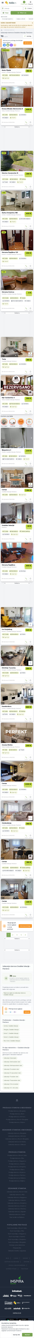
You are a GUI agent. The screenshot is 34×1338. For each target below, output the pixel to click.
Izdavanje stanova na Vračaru (17, 1142)
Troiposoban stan (12, 1080)
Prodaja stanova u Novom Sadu (17, 1155)
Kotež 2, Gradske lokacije (11, 1037)
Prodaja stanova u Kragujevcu (17, 1161)
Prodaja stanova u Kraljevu (17, 1181)
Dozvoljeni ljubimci (7, 19)
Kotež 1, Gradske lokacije (11, 1033)
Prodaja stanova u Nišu (17, 1158)
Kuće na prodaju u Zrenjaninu (17, 1239)
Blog (7, 1258)
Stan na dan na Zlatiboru (17, 1217)
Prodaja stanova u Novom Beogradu (17, 1119)
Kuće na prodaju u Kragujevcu (17, 1234)
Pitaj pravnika (17, 1248)
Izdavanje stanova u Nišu (17, 1194)
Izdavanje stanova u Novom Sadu (17, 1192)
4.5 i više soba (11, 1088)
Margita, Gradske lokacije (11, 1029)
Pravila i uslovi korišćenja (17, 1265)
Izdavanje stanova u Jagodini (17, 1211)
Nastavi (27, 1335)
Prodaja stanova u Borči (17, 1114)
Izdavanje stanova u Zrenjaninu (17, 1203)
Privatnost (24, 1268)
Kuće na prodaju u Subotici (17, 1236)
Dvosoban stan (11, 1069)
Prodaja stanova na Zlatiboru (17, 1178)
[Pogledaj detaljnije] (17, 58)
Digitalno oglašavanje (12, 1261)
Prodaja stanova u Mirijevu (17, 1122)
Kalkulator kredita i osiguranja (17, 1251)
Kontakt (25, 1258)
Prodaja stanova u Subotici (17, 1164)
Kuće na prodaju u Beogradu (17, 1242)
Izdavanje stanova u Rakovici (17, 1144)
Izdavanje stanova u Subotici (17, 1200)
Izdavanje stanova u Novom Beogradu (17, 1139)
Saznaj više (16, 1335)
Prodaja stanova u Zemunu (17, 1116)
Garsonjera (10, 1058)
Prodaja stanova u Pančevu (17, 1175)
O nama (16, 1258)
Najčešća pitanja (11, 1268)
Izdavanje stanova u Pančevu (17, 1209)
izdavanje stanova (9, 30)
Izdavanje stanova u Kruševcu (17, 1206)
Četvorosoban (11, 1084)
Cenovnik (26, 1261)
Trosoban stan (11, 1076)
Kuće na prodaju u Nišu (17, 1231)
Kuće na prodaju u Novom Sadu (17, 1228)
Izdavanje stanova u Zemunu (17, 1136)
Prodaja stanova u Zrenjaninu (17, 1167)
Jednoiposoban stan (13, 1065)
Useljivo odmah (20, 19)
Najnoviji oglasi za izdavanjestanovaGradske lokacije (14, 994)
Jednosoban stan (12, 1062)
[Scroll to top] (17, 1100)
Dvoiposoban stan (12, 1073)
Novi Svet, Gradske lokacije (12, 1041)
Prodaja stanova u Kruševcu (17, 1172)
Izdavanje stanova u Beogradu (17, 1133)
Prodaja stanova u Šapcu (17, 1169)
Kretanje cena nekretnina (17, 1245)
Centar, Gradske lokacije (11, 1026)
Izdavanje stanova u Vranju (17, 1214)
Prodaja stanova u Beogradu (17, 1111)
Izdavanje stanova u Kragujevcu (17, 1197)
